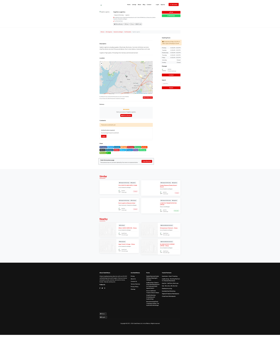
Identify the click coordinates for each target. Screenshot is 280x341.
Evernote (138, 147)
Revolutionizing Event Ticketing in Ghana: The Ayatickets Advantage (152, 303)
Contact (149, 4)
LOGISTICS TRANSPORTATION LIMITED (168, 203)
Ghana (103, 313)
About (139, 4)
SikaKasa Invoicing (167, 288)
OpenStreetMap (143, 93)
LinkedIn (117, 147)
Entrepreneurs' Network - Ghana (168, 228)
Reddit (145, 147)
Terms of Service (135, 284)
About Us (133, 279)
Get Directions (148, 97)
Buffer (103, 150)
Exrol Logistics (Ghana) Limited (126, 203)
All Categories (109, 31)
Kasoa (161, 206)
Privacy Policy (134, 286)
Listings (134, 4)
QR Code (139, 24)
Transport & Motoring (118, 15)
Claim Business (146, 161)
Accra (119, 187)
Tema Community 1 (122, 205)
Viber (136, 150)
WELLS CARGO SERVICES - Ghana (127, 228)
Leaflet (137, 93)
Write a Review (119, 24)
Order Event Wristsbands (168, 296)
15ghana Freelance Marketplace (170, 293)
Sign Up (163, 4)
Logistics (127, 15)
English (103, 317)
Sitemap (133, 289)
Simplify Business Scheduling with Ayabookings (151, 297)
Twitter (111, 147)
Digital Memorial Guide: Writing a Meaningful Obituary (152, 278)
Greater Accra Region (118, 31)
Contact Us (134, 281)
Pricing (133, 276)
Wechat (103, 152)
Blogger (124, 147)
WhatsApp (172, 15)
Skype (123, 150)
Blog (144, 4)
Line (109, 152)
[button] (126, 76)
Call (172, 12)
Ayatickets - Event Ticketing (169, 276)
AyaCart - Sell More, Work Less (170, 283)
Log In (157, 4)
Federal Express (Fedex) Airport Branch (168, 186)
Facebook (103, 147)
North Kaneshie (127, 31)
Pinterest (131, 147)
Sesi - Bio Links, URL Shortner (169, 286)
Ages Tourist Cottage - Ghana (126, 244)
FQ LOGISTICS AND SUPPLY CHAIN (127, 185)
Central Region (166, 206)
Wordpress (110, 150)
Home (128, 4)
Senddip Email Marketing (168, 291)
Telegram (129, 150)
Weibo (117, 150)
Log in (104, 136)
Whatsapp (142, 150)
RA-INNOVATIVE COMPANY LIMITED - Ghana (167, 244)
